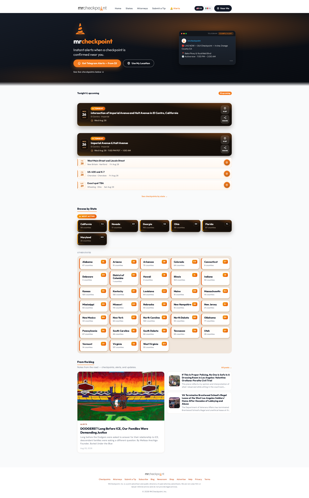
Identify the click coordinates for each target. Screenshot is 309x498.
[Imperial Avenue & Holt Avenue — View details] (154, 144)
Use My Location (141, 63)
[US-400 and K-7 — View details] (154, 174)
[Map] (227, 162)
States (129, 8)
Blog (152, 479)
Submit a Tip (159, 8)
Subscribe (143, 479)
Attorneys (142, 8)
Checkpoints (104, 479)
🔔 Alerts (175, 8)
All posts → (226, 367)
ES (210, 8)
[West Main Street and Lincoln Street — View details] (154, 162)
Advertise (181, 479)
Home (118, 8)
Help (190, 479)
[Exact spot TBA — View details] (154, 185)
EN (200, 8)
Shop (171, 479)
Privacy (198, 479)
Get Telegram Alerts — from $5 (99, 63)
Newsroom (162, 479)
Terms (207, 479)
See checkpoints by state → (154, 196)
